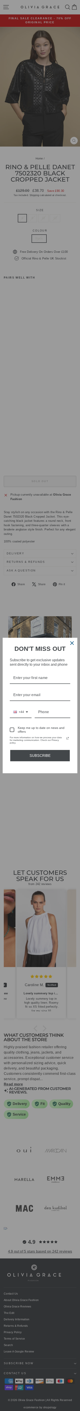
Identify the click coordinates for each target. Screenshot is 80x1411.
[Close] (72, 643)
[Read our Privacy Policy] (67, 738)
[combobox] (21, 712)
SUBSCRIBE (40, 756)
